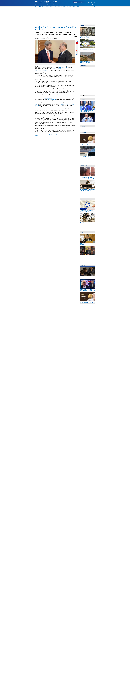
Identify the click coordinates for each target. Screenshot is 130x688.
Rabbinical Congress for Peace (42, 70)
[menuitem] (36, 5)
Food (43, 6)
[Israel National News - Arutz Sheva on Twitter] (87, 5)
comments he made (63, 67)
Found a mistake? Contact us (54, 134)
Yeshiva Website (69, 6)
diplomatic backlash (56, 68)
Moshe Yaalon (42, 38)
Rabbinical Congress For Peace (51, 38)
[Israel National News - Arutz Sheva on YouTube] (93, 5)
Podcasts (54, 6)
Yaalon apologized (52, 99)
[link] (87, 37)
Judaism (40, 6)
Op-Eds (36, 6)
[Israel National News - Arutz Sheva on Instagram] (91, 5)
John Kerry (37, 38)
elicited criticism (48, 98)
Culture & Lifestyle (48, 6)
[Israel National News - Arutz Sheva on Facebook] (89, 5)
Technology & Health (61, 6)
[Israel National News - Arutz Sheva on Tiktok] (94, 5)
